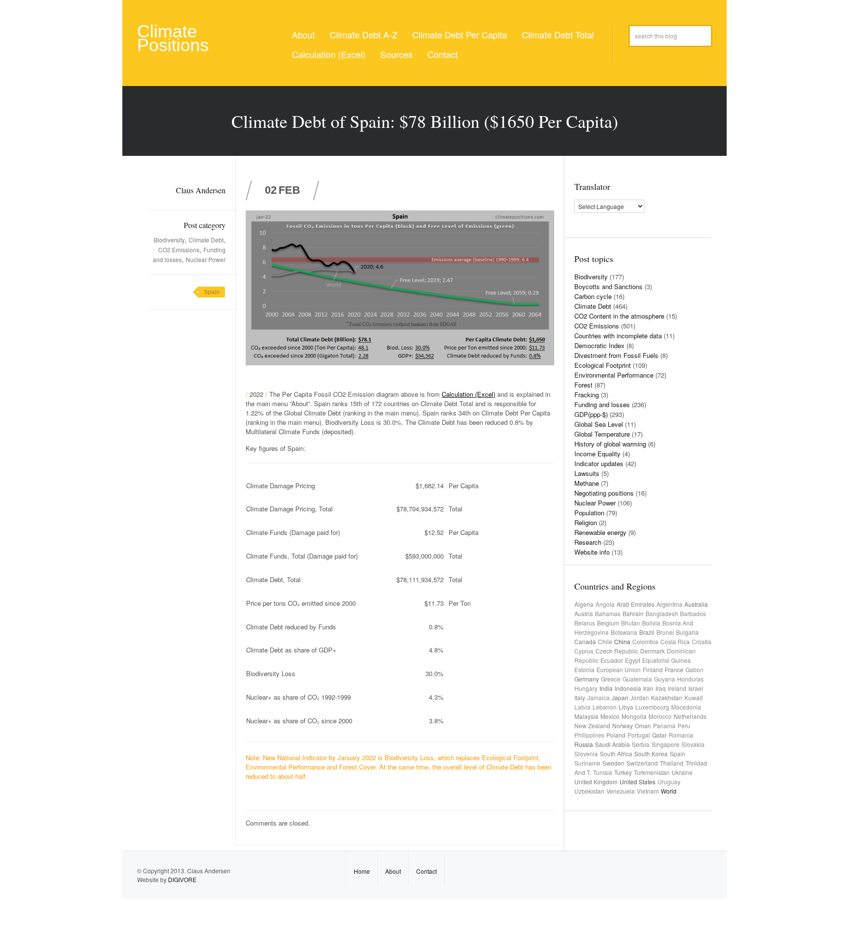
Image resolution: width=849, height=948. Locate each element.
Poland (615, 735)
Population (589, 512)
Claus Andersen (201, 190)
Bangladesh (662, 613)
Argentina (669, 604)
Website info (592, 552)
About (303, 34)
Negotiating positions (604, 493)
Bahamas (608, 613)
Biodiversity (169, 240)
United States (637, 781)
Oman (643, 725)
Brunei (665, 632)
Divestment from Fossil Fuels (616, 355)
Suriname (587, 763)
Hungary (585, 688)
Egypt (632, 660)
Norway (622, 725)
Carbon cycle (593, 296)
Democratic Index (599, 345)
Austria (583, 613)
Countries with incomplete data (618, 335)
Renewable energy (600, 532)
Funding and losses (602, 404)
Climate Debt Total (558, 34)
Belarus (584, 623)
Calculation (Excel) (329, 54)
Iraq (660, 688)
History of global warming (610, 443)
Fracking (586, 394)
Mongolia (634, 716)
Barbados (693, 613)
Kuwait (693, 697)
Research (587, 542)
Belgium (608, 623)
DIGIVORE (182, 879)
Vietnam (648, 791)
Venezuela (620, 791)
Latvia (582, 707)
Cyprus (584, 651)
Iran (648, 688)
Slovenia (586, 753)
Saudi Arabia (612, 744)
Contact (442, 54)
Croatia (701, 641)
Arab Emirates (635, 604)
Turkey (623, 772)
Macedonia (686, 707)
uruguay (668, 781)
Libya (626, 707)
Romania (681, 735)
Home (362, 871)
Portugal (638, 735)
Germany (586, 679)
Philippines (589, 735)
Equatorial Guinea (666, 660)
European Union (618, 669)
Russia (583, 744)
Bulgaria (687, 632)
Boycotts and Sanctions (608, 286)
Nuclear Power (206, 259)
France (674, 669)
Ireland (677, 688)
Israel (695, 688)
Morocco (660, 716)
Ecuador (611, 660)
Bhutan (630, 623)
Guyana (664, 679)
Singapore (665, 744)
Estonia (584, 669)
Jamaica (598, 697)
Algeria (584, 604)
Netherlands (690, 716)
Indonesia (628, 688)
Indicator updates (598, 463)
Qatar (659, 735)
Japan (620, 697)
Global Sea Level (598, 424)
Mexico (610, 716)
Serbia (641, 744)
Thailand (671, 763)
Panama (664, 725)
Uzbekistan (589, 791)
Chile (605, 641)
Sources (396, 54)
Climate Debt (206, 240)
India (606, 688)
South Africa (616, 753)
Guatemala (637, 679)
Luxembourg (652, 707)
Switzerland (642, 763)
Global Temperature (602, 434)
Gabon (694, 669)
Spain (212, 292)
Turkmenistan (652, 772)
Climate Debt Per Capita (459, 34)
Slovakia (693, 744)
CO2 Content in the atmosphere (619, 316)
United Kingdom (596, 781)
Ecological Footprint (602, 365)
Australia (696, 604)
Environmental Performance (613, 375)
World (669, 791)
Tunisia (602, 772)
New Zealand (592, 725)
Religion (585, 522)
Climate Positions (173, 38)
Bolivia (651, 623)
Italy (579, 697)
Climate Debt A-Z (363, 34)
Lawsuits (586, 473)
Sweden (613, 763)
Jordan (639, 697)
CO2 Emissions (178, 249)
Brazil (646, 632)
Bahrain (633, 613)
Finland (653, 669)
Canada (585, 641)
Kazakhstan (666, 697)
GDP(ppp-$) (591, 414)
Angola (605, 604)
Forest (583, 384)
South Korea (651, 753)
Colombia (645, 641)
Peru (684, 725)
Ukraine (682, 772)
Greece (611, 679)
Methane (586, 483)
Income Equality (597, 453)
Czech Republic (616, 651)
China (622, 641)
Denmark (652, 651)
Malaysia (586, 716)
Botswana (624, 632)
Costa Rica (675, 641)
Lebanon (605, 707)
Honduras (690, 679)
